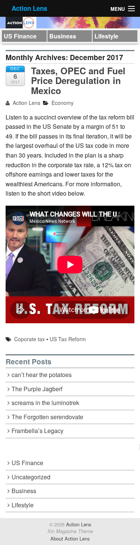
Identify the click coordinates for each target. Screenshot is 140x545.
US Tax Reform (68, 339)
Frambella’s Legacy (37, 430)
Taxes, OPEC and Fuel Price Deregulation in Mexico (78, 80)
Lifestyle (106, 36)
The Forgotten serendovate (47, 416)
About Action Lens (70, 538)
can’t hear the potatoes (42, 374)
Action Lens (29, 8)
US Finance (20, 36)
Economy (63, 102)
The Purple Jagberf (37, 388)
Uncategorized (31, 477)
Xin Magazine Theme (70, 531)
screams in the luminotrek (45, 402)
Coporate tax (29, 339)
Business (62, 36)
